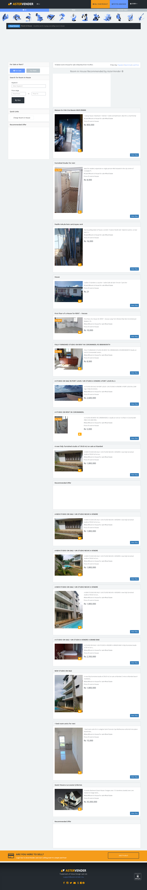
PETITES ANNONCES (119, 4)
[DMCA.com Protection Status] (140, 885)
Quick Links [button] (14, 111)
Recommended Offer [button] (18, 125)
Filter (19, 100)
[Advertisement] (73, 45)
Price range (15, 90)
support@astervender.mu (73, 877)
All (25, 10)
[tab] (28, 64)
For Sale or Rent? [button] (16, 64)
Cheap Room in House (21, 118)
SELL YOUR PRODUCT (101, 4)
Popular (120, 65)
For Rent (33, 71)
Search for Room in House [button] (20, 77)
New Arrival (127, 65)
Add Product (123, 855)
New (73, 10)
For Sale (18, 71)
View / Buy (134, 155)
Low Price (136, 65)
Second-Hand (122, 10)
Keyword (14, 83)
